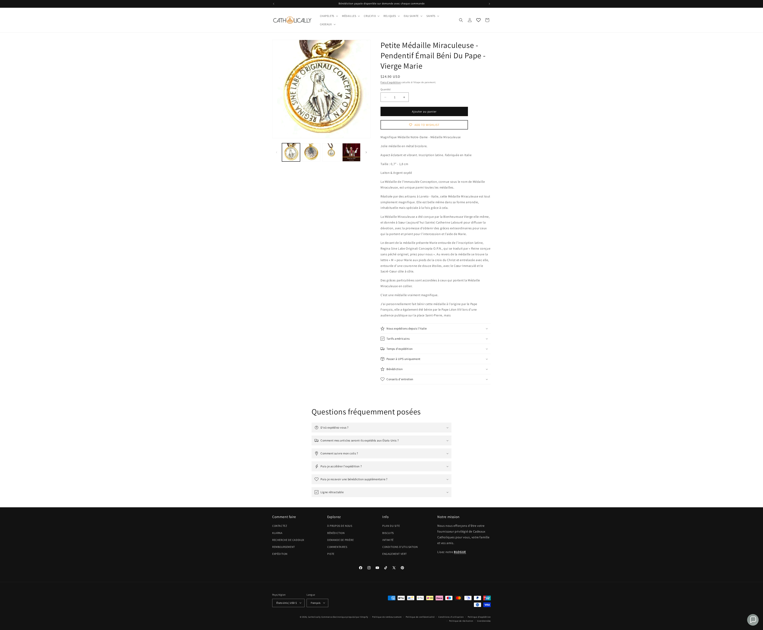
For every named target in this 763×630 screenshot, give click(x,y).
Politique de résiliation (461, 620)
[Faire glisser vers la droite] (366, 152)
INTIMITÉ (388, 540)
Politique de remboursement (387, 616)
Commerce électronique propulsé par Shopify (344, 616)
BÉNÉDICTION (336, 533)
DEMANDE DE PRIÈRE (340, 540)
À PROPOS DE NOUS (339, 526)
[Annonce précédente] (273, 4)
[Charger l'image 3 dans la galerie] (331, 152)
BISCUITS (388, 533)
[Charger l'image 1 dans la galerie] (291, 152)
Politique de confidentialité (420, 616)
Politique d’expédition (479, 616)
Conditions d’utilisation (451, 616)
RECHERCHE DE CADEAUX (288, 540)
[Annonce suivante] (489, 4)
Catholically (314, 616)
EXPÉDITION (280, 554)
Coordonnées (484, 620)
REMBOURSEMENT (283, 547)
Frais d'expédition (391, 82)
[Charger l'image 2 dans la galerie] (311, 152)
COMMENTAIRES (337, 547)
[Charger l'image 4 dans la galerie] (351, 152)
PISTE (330, 554)
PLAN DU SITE (391, 526)
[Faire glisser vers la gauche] (276, 152)
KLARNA (277, 533)
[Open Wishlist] (478, 20)
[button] (329, 16)
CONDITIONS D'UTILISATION (400, 547)
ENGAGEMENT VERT (394, 554)
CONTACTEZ (279, 526)
